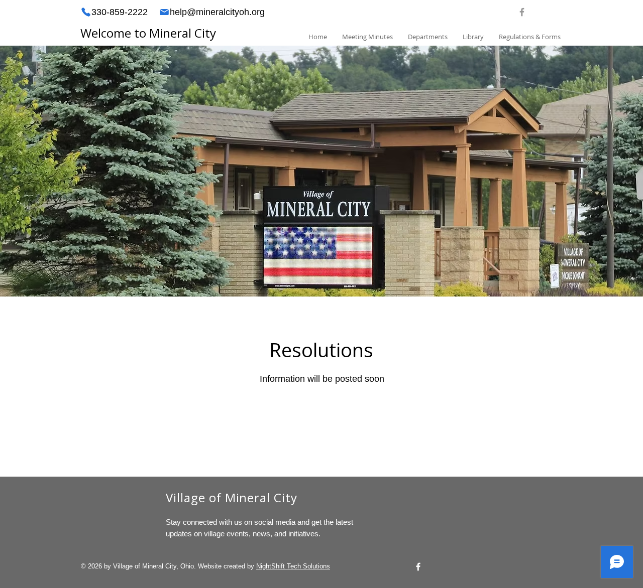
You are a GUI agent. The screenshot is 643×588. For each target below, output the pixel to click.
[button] (427, 37)
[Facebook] (418, 566)
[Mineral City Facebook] (521, 12)
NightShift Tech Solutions (293, 566)
